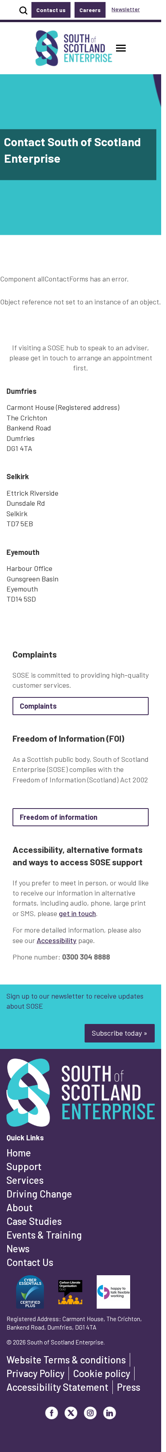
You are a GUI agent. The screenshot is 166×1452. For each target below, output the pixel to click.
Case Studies (34, 1221)
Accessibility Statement (57, 1387)
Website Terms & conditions (66, 1359)
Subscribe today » (119, 1032)
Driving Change (39, 1194)
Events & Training (44, 1235)
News (17, 1248)
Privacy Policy (35, 1373)
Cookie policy (101, 1373)
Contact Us (29, 1262)
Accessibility (57, 940)
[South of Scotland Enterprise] (80, 1095)
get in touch (77, 913)
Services (25, 1180)
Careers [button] (90, 9)
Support (24, 1166)
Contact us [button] (51, 9)
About (19, 1207)
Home (18, 1152)
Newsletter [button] (126, 9)
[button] (121, 48)
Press (128, 1387)
